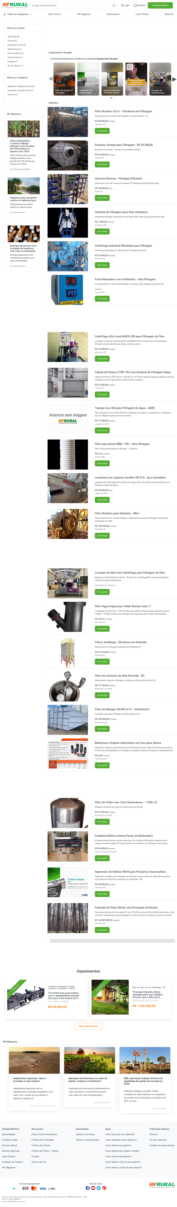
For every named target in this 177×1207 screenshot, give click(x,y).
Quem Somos (54, 14)
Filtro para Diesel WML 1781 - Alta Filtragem (122, 444)
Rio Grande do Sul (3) (17, 45)
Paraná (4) (12, 41)
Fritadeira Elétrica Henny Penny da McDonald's (124, 835)
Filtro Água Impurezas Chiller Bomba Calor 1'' (123, 606)
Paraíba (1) (12, 61)
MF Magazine (84, 14)
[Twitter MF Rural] (98, 1188)
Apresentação (8, 1134)
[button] (114, 5)
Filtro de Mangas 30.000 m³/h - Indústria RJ (122, 709)
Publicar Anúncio (160, 5)
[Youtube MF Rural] (93, 1188)
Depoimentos (113, 14)
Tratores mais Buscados (87, 1140)
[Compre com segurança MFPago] (7, 1188)
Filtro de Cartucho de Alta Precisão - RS (120, 675)
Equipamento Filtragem (60, 52)
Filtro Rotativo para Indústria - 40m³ (117, 513)
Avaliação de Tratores (12, 1162)
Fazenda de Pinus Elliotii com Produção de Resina (126, 907)
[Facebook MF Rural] (87, 1188)
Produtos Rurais (10, 1140)
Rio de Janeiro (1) (15, 66)
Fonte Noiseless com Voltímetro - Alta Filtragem (125, 279)
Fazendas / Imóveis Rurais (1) (20, 90)
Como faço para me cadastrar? (120, 1134)
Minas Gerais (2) (15, 49)
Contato (35, 1156)
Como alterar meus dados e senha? (122, 1151)
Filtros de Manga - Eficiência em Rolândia (121, 642)
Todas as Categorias (18, 14)
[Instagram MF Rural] (104, 1188)
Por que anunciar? (158, 1140)
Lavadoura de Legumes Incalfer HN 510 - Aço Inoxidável (130, 477)
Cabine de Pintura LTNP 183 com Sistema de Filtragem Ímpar (133, 372)
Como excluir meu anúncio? (118, 1156)
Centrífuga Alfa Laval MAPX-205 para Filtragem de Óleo (129, 336)
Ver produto (102, 131)
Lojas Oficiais (142, 14)
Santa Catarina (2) (16, 53)
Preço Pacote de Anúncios (44, 1134)
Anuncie (153, 1134)
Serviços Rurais (9, 1145)
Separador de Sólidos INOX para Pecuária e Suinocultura (130, 871)
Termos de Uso (39, 1162)
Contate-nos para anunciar (162, 1145)
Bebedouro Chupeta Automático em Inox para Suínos (128, 743)
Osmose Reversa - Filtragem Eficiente (118, 178)
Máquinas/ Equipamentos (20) (21, 86)
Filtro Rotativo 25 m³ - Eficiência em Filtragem (123, 111)
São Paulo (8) (13, 37)
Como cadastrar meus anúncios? (121, 1140)
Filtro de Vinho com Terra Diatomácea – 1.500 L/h (126, 802)
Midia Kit (169, 14)
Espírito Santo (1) (15, 57)
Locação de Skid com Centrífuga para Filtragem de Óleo (130, 572)
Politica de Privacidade (43, 1140)
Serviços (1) (13, 94)
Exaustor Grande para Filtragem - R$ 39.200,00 (124, 145)
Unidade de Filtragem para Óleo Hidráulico (121, 212)
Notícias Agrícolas (11, 1151)
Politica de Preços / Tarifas (45, 1151)
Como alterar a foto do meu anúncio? (123, 1162)
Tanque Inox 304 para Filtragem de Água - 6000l (125, 408)
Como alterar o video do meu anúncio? (123, 1167)
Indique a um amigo (85, 1134)
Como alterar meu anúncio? (118, 1145)
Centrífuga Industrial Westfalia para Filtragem (123, 245)
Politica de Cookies (41, 1145)
